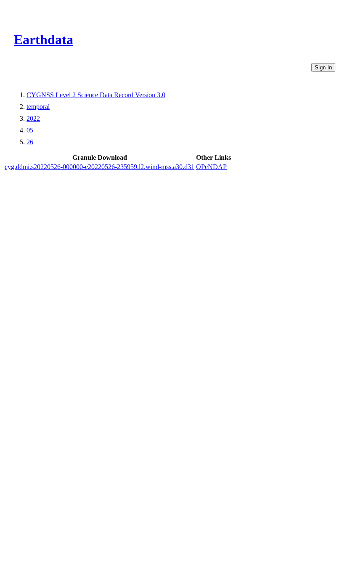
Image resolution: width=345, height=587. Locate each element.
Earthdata (43, 39)
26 (30, 141)
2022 (33, 118)
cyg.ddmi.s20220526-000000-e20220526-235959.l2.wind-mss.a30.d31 (99, 166)
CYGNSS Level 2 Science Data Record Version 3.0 (96, 94)
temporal (38, 106)
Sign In (323, 67)
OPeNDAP (211, 166)
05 (30, 130)
